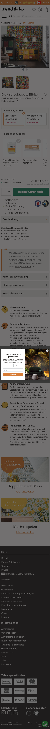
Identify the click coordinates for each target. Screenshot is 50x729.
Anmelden (13, 374)
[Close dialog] (47, 351)
